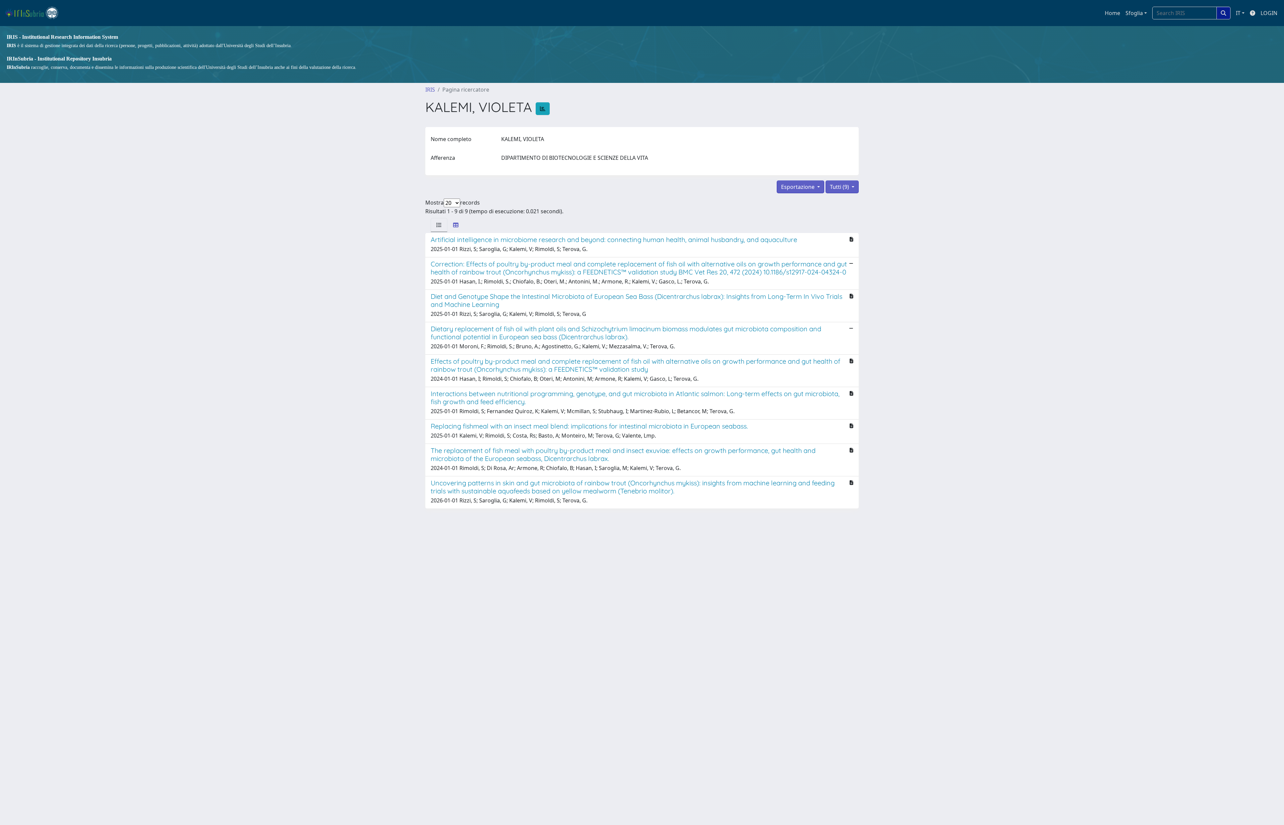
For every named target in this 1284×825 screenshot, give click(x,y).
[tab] (439, 225)
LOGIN (1269, 13)
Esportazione (798, 187)
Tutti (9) (840, 187)
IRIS (430, 89)
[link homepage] (34, 13)
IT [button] (1238, 13)
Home (1112, 13)
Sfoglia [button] (1134, 13)
